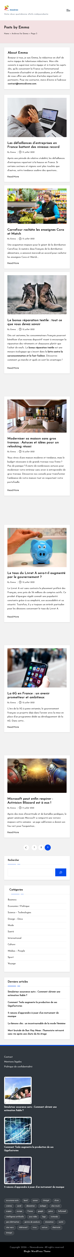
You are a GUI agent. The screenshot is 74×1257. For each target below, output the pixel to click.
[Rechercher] (60, 872)
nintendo (54, 1217)
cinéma (9, 1206)
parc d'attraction (12, 1222)
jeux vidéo (33, 1217)
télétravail (23, 1227)
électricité (56, 1227)
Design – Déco (15, 919)
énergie (9, 1233)
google (40, 1211)
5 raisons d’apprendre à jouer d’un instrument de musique (33, 1014)
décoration (31, 1206)
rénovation (49, 1222)
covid (19, 1206)
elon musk (55, 1206)
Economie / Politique (18, 906)
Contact (8, 1057)
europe (19, 1211)
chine (57, 1201)
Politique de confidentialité (18, 1067)
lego (44, 1217)
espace (9, 1211)
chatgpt (46, 1201)
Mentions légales (13, 1062)
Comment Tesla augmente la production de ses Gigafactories (32, 1004)
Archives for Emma (20, 34)
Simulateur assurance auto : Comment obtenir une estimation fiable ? (34, 993)
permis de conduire (32, 1222)
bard (26, 1201)
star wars (10, 1227)
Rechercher (13, 860)
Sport (11, 957)
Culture (11, 944)
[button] (26, 848)
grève (51, 1211)
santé (61, 1222)
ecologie (43, 1206)
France (30, 1211)
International (14, 938)
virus (35, 1227)
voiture (44, 1227)
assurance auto (12, 1201)
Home (6, 34)
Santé (11, 932)
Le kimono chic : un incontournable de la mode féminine (36, 1023)
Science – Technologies (19, 912)
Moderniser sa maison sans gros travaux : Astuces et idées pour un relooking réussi (33, 442)
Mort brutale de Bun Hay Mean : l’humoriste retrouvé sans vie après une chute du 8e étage (36, 1032)
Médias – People (16, 951)
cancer (35, 1201)
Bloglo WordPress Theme (37, 1251)
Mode (11, 925)
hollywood (62, 1211)
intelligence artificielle (15, 1217)
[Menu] (68, 10)
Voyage (12, 964)
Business (12, 900)
